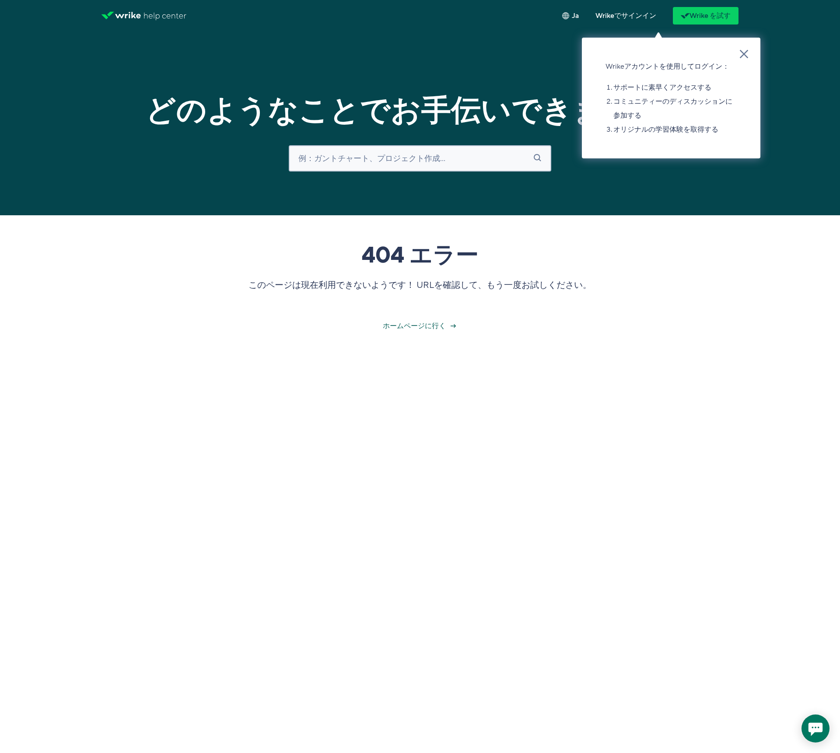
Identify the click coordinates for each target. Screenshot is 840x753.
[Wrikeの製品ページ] (121, 15)
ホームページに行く (415, 326)
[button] (626, 16)
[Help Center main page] (165, 15)
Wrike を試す (710, 16)
